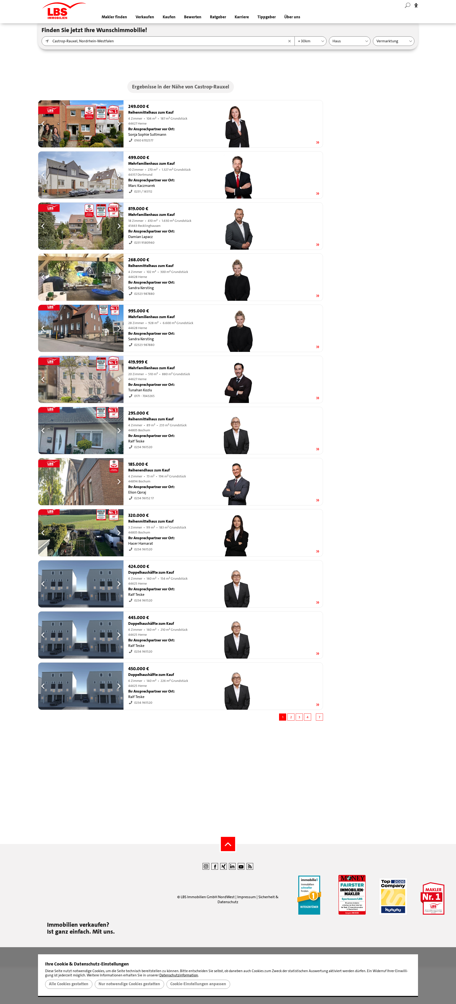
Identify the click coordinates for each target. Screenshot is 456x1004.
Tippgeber (266, 17)
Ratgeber (218, 17)
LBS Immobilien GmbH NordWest (208, 896)
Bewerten (192, 17)
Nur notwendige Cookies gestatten (129, 984)
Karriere (242, 17)
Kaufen (169, 17)
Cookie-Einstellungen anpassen (198, 984)
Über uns (292, 17)
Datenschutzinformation (178, 975)
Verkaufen (145, 17)
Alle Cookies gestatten (68, 984)
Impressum (246, 896)
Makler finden (114, 17)
